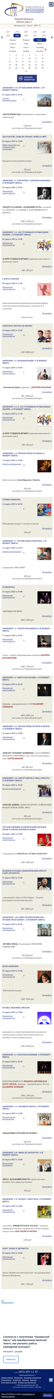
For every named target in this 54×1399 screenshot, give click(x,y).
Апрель (12, 43)
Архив (29, 25)
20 (16, 65)
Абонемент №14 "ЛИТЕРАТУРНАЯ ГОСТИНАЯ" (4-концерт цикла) (23, 454)
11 (36, 58)
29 (36, 68)
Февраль (26, 40)
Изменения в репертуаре (32, 1378)
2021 (44, 32)
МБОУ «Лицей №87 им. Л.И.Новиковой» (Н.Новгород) (11, 147)
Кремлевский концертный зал (8, 192)
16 (29, 61)
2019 (26, 32)
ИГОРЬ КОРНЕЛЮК (10, 966)
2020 (35, 32)
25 (9, 68)
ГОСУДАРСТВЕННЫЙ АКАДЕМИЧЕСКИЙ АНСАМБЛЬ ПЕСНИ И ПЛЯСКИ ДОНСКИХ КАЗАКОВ (24, 828)
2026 (44, 35)
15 (23, 61)
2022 (8, 35)
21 (23, 65)
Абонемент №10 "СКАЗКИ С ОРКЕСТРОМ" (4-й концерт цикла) (27, 1200)
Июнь (39, 43)
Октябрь (12, 51)
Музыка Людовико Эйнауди (15, 1007)
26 (16, 68)
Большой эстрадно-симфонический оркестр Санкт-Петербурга (24, 872)
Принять (47, 1395)
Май (26, 43)
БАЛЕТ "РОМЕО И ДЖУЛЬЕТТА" (15, 1248)
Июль (12, 47)
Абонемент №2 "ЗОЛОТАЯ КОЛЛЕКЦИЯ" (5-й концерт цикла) (26, 1055)
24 (42, 65)
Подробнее (47, 122)
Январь (13, 40)
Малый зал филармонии (11, 464)
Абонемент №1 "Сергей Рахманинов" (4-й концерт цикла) (26, 629)
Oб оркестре (17, 1380)
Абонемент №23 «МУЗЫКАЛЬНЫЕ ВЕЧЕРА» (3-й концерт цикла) (23, 89)
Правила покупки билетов (27, 1382)
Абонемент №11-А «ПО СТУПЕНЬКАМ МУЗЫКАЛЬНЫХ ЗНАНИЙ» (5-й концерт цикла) (26, 408)
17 (36, 61)
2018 (17, 32)
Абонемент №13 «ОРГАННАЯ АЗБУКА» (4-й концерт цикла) (25, 1107)
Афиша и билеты (7, 1378)
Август (26, 47)
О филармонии (6, 1380)
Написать (11, 1359)
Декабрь (39, 51)
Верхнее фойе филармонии (7, 1164)
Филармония (19, 25)
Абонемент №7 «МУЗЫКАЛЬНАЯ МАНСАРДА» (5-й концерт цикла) (24, 542)
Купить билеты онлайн (9, 1382)
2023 (35, 25)
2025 (35, 35)
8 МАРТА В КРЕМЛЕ (10, 279)
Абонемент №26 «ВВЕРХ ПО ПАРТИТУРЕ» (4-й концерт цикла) (22, 1153)
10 (29, 58)
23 (36, 65)
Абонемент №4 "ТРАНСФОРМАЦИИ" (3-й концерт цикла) (24, 361)
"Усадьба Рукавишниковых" (9, 99)
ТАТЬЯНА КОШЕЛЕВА (11, 499)
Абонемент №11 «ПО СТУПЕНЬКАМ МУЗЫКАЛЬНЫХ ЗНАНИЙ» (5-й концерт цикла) (25, 233)
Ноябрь (26, 51)
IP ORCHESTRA (8, 587)
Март (40, 40)
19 (9, 65)
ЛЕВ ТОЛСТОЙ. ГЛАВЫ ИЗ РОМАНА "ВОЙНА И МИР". (24, 136)
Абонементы (18, 1378)
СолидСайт (31, 1387)
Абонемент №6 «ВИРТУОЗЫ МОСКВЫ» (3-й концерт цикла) (25, 678)
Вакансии (33, 1380)
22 (29, 65)
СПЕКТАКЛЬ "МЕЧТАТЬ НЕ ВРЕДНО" (17, 326)
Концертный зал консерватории (8, 1118)
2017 (8, 32)
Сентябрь (40, 47)
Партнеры (25, 1380)
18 (42, 61)
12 (42, 58)
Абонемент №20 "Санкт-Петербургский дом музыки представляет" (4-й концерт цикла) (23, 918)
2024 (26, 35)
